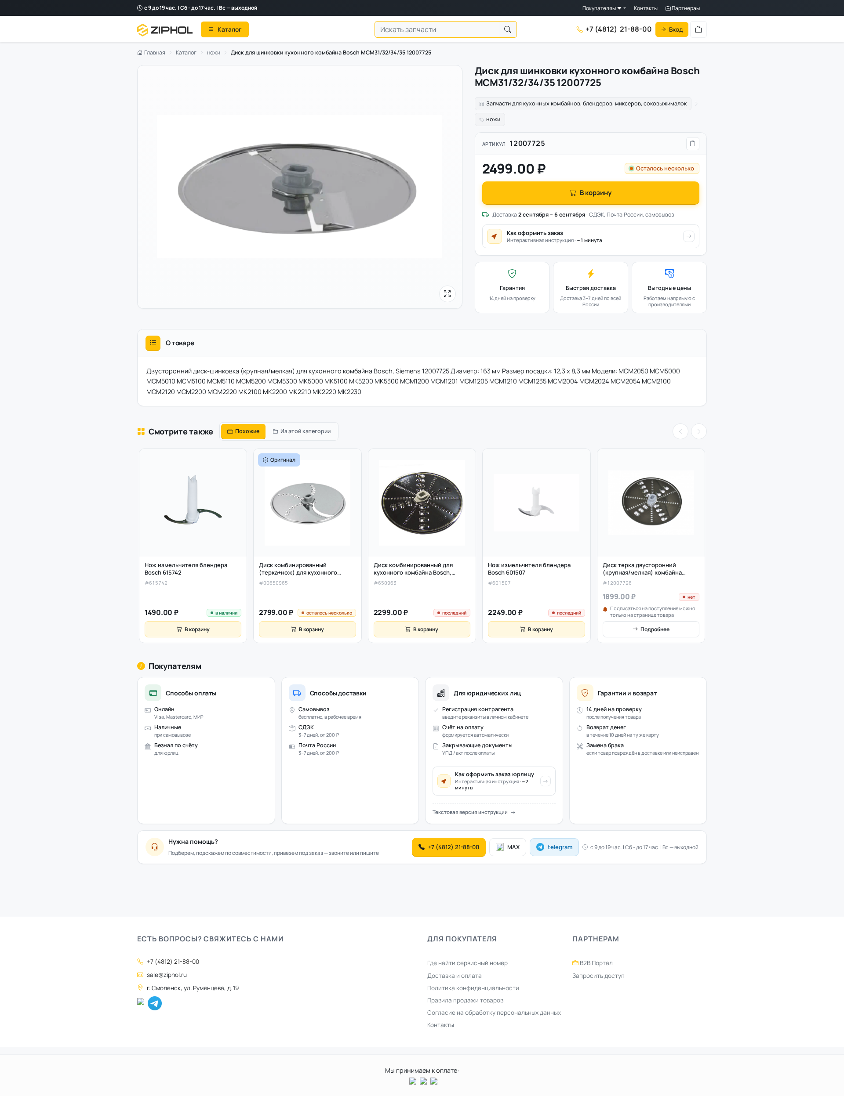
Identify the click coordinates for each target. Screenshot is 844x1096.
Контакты (646, 8)
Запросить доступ (598, 976)
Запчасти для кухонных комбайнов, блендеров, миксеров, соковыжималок (586, 103)
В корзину (595, 192)
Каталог (186, 52)
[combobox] (437, 29)
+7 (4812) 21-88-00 (453, 847)
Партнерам (685, 8)
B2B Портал (595, 963)
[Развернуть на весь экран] (447, 294)
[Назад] (680, 431)
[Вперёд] (699, 431)
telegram (560, 847)
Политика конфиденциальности (473, 988)
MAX (513, 847)
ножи (213, 52)
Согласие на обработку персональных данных (494, 1012)
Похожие (247, 431)
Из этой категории (305, 431)
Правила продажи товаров (465, 1000)
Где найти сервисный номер (467, 963)
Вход (676, 29)
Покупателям (599, 8)
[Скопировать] (692, 143)
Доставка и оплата (454, 976)
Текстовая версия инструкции (470, 812)
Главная (154, 52)
